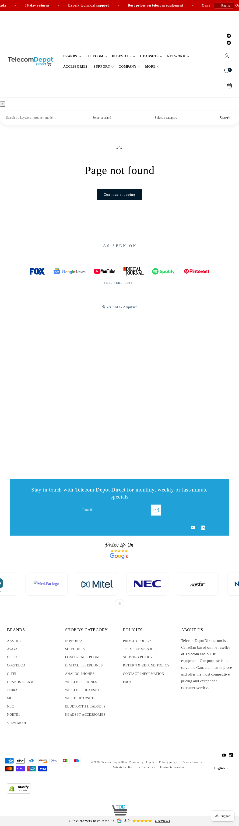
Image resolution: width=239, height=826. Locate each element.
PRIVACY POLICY (137, 641)
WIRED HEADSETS (80, 698)
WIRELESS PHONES (81, 682)
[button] (71, 56)
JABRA (12, 690)
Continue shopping (119, 194)
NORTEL (14, 714)
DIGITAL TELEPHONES (84, 665)
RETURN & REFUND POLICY (146, 665)
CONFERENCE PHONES (84, 657)
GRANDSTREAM (20, 682)
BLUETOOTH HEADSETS (85, 706)
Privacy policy (168, 762)
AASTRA (14, 641)
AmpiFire (130, 307)
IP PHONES (74, 641)
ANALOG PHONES (80, 674)
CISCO (12, 657)
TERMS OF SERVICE (139, 649)
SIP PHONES (75, 649)
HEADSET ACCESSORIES (85, 714)
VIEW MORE (17, 723)
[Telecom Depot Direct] (119, 812)
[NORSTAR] (158, 584)
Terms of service (192, 762)
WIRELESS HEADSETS (83, 690)
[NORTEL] (208, 584)
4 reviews (162, 821)
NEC (10, 706)
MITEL (12, 698)
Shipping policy (123, 767)
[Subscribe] (156, 510)
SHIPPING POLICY (138, 657)
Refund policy (146, 767)
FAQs (127, 682)
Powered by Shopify (142, 762)
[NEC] (107, 584)
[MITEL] (57, 584)
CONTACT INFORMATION (143, 674)
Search (225, 118)
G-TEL (12, 674)
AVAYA (12, 649)
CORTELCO (16, 665)
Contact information (172, 767)
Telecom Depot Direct (115, 762)
